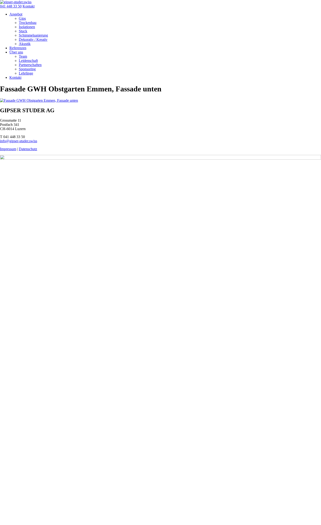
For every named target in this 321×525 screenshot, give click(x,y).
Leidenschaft (28, 61)
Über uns (16, 52)
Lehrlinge (26, 73)
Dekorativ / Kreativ (33, 39)
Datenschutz (28, 149)
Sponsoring (27, 69)
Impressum (8, 149)
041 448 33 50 (11, 6)
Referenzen (17, 48)
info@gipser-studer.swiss (18, 141)
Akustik (25, 44)
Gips (22, 18)
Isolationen (27, 27)
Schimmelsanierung (33, 35)
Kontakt (29, 6)
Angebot (15, 14)
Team (23, 56)
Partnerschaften (30, 65)
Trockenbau (27, 23)
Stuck (23, 31)
